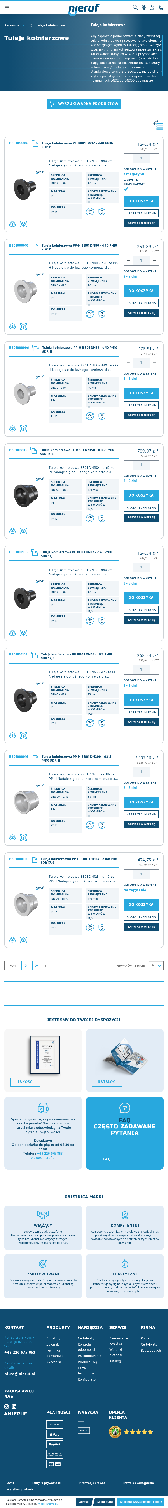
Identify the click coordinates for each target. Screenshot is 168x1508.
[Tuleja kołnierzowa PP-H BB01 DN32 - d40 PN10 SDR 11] (26, 397)
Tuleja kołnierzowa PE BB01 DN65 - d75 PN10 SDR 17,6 (76, 656)
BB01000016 (18, 757)
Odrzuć (84, 1501)
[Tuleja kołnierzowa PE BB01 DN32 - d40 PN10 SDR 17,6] (26, 602)
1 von (12, 965)
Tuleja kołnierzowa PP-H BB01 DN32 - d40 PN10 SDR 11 (79, 350)
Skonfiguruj (105, 1501)
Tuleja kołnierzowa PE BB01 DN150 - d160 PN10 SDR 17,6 (77, 452)
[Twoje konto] (152, 7)
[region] (127, 58)
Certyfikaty (86, 1338)
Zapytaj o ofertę (141, 223)
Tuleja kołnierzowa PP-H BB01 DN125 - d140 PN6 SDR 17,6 (79, 861)
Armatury (53, 1338)
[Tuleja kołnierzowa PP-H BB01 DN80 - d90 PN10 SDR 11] (26, 295)
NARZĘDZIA (90, 1327)
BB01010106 (18, 552)
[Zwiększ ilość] (154, 158)
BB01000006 (19, 348)
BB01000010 (18, 246)
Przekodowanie (89, 1356)
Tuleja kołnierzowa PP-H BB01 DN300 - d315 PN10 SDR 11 (76, 759)
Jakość (25, 1082)
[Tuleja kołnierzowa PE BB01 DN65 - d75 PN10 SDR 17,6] (26, 704)
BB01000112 (18, 859)
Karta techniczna (86, 1370)
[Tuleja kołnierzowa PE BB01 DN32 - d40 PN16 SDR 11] (26, 193)
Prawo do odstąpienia (138, 1483)
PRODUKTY (58, 1327)
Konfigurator (87, 1380)
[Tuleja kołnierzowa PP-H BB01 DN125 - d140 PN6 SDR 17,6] (26, 909)
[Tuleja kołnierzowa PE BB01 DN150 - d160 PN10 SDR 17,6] (26, 500)
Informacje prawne (92, 1483)
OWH (10, 1483)
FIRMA (148, 1327)
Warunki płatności (116, 1352)
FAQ (107, 1159)
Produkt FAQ (87, 1362)
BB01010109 (18, 655)
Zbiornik (52, 1345)
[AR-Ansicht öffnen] (23, 224)
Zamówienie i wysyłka (119, 1341)
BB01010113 (18, 450)
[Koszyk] (161, 7)
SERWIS (118, 1327)
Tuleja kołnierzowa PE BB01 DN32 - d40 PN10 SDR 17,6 (76, 554)
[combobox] (156, 965)
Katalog (107, 1082)
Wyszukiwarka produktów (88, 104)
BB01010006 (18, 143)
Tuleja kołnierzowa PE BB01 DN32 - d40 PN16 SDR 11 (77, 145)
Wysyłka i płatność (20, 1489)
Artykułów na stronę (131, 966)
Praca (145, 1338)
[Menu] (6, 8)
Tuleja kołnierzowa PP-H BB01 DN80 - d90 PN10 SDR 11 (79, 247)
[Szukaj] (135, 7)
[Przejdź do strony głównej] (84, 10)
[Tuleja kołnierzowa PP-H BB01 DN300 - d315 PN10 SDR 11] (26, 806)
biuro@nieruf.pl (43, 1158)
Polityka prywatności (46, 1483)
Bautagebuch (151, 1351)
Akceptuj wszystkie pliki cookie (141, 1501)
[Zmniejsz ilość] (128, 158)
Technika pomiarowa (54, 1353)
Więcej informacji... (47, 1504)
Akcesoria (53, 1362)
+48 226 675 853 (50, 1154)
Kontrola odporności (86, 1347)
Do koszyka (141, 201)
